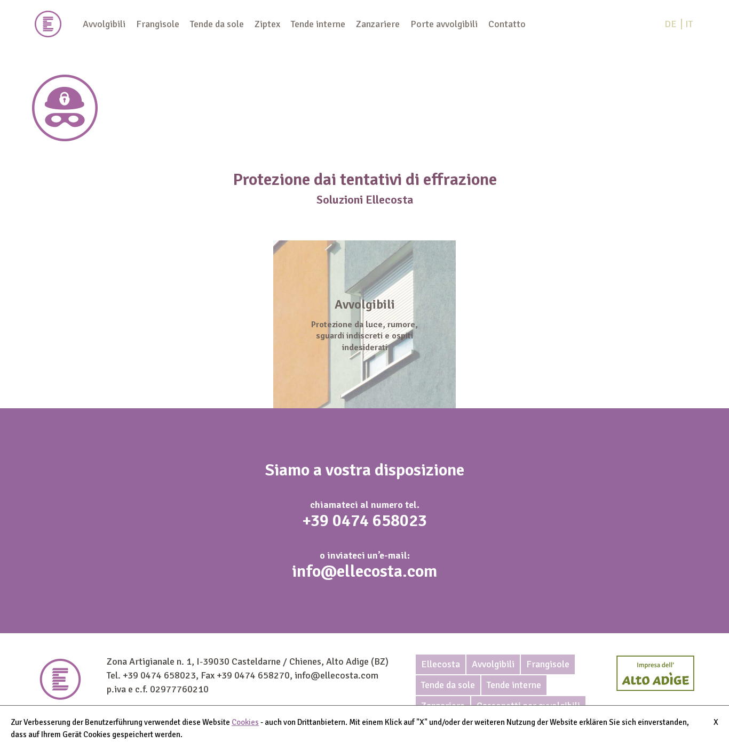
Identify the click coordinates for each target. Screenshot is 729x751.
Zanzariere (378, 24)
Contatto (507, 24)
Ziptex (267, 24)
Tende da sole (217, 24)
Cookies (245, 722)
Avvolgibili (104, 24)
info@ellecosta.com (364, 571)
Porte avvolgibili (444, 24)
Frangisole (157, 24)
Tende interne (318, 24)
